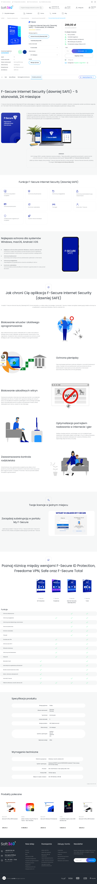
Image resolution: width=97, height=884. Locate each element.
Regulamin (28, 865)
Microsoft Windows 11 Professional (49, 819)
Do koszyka (81, 51)
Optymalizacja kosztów (47, 858)
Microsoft (4, 816)
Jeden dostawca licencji (47, 860)
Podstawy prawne (29, 862)
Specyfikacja (12, 77)
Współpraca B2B (29, 856)
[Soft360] (7, 7)
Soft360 (13, 878)
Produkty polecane (36, 77)
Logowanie (60, 850)
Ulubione (60, 854)
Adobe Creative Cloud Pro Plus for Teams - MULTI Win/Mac (29, 819)
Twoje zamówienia (62, 852)
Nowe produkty (61, 858)
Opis (6, 77)
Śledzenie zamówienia (63, 860)
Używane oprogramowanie (31, 860)
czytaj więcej (5, 53)
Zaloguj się (70, 60)
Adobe (22, 816)
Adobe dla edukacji (46, 852)
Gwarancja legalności (30, 858)
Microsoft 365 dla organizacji (45, 855)
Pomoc (27, 850)
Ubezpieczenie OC (29, 869)
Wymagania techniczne (24, 77)
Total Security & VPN (36, 40)
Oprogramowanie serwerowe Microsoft (46, 865)
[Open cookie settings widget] (4, 878)
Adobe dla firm (45, 850)
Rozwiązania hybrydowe (47, 862)
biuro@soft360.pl (10, 855)
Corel (61, 816)
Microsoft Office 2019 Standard (86, 819)
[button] (2, 814)
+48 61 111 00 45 (55, 7)
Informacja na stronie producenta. (64, 162)
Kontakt (27, 852)
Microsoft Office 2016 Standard (10, 819)
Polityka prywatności (30, 867)
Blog (26, 854)
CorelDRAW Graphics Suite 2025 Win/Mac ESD (67, 819)
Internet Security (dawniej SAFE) (39, 36)
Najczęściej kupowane (63, 856)
